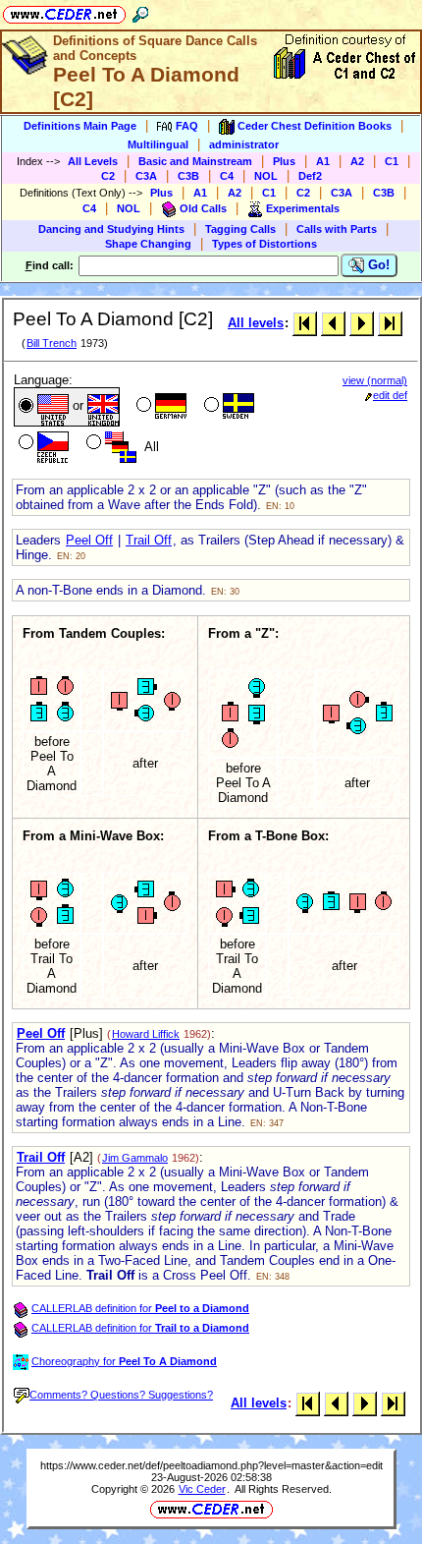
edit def (390, 395)
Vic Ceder (202, 1489)
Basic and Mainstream (195, 161)
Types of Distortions (264, 244)
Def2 (310, 176)
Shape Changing (148, 244)
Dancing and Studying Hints (111, 229)
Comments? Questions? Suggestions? (121, 1395)
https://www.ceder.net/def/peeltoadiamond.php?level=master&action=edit (211, 1465)
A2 (357, 161)
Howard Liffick (146, 1034)
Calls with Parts (336, 229)
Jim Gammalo (135, 1158)
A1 (323, 161)
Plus (284, 161)
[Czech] (42, 444)
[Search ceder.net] (140, 11)
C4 (227, 176)
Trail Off (149, 540)
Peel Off (89, 540)
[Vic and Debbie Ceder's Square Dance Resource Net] (64, 11)
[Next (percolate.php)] (361, 322)
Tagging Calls (240, 229)
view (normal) (375, 380)
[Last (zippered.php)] (390, 322)
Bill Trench (51, 343)
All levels (256, 322)
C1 (391, 161)
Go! (377, 264)
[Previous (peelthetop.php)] (333, 322)
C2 (108, 176)
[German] (159, 407)
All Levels (93, 161)
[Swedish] (227, 407)
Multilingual (158, 144)
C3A (146, 176)
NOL (266, 176)
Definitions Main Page (80, 126)
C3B (188, 176)
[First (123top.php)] (304, 322)
